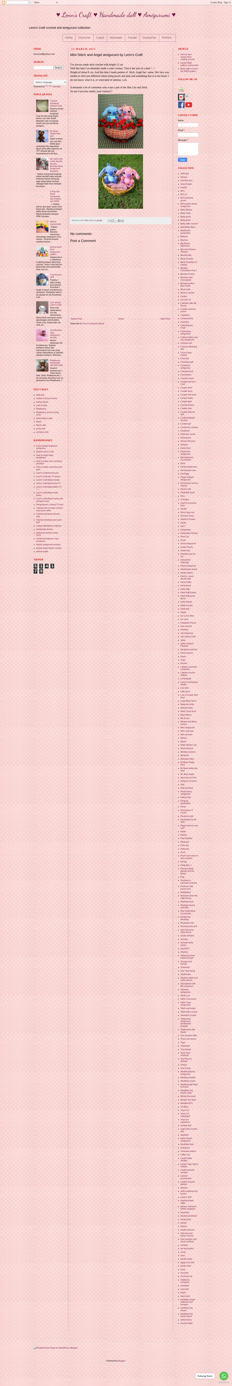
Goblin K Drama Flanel (46, 398)
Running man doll (189, 926)
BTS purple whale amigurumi (189, 205)
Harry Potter (186, 582)
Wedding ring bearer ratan (187, 1091)
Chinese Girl (186, 343)
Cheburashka (187, 318)
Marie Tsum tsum (188, 711)
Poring (184, 861)
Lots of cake (41, 405)
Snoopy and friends (186, 962)
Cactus (184, 296)
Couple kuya (186, 391)
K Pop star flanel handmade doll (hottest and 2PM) (55, 196)
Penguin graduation (186, 802)
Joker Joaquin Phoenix (187, 644)
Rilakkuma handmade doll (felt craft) (56, 363)
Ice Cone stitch (187, 616)
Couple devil (186, 388)
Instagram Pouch (188, 623)
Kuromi (184, 663)
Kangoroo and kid (189, 649)
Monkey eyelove (188, 752)
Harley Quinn (42, 402)
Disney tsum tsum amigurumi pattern (55, 251)
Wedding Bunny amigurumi (188, 1072)
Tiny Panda (186, 1049)
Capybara (185, 315)
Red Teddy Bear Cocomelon (188, 912)
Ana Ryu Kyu (187, 180)
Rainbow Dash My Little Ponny (189, 897)
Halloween (116, 38)
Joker (183, 640)
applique (185, 1135)
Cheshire (185, 322)
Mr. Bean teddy (187, 774)
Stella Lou (185, 995)
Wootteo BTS (187, 1103)
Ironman (184, 629)
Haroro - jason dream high (187, 577)
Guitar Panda (187, 547)
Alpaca (184, 177)
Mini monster (186, 734)
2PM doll (40, 395)
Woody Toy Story (188, 1100)
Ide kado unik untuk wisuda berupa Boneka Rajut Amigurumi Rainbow (56, 165)
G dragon (185, 499)
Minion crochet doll (55, 222)
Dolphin (184, 445)
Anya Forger (186, 184)
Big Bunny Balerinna (185, 244)
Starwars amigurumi (185, 990)
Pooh (183, 852)
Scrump (184, 939)
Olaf (182, 784)
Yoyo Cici (185, 1110)
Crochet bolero (187, 405)
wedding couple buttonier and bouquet (188, 1302)
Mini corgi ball (187, 731)
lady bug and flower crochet (187, 1234)
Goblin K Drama (188, 519)
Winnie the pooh (188, 1096)
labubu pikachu (188, 1230)
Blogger (121, 1361)
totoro (183, 1292)
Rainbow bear (187, 901)
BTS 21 (184, 194)
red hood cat (186, 1276)
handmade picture (44, 529)
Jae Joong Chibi (188, 636)
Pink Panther (186, 838)
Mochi (183, 741)
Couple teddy (187, 398)
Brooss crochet (187, 293)
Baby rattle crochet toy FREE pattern (189, 70)
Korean (132, 38)
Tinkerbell (185, 1046)
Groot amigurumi (188, 543)
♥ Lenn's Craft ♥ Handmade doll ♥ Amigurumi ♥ (116, 15)
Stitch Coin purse (188, 999)
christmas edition (188, 1151)
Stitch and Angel (188, 1008)
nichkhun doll (42, 432)
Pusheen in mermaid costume (189, 881)
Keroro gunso (187, 653)
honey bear (186, 1219)
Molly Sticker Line (189, 745)
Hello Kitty (185, 589)
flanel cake (41, 425)
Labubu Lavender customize (189, 668)
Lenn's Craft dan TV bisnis (48, 476)
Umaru (184, 1065)
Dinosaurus (186, 438)
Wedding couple (188, 1081)
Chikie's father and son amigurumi (189, 338)
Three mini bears (188, 1039)
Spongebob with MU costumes (188, 984)
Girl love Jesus (187, 516)
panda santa (186, 1259)
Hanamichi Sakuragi (186, 561)
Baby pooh (186, 220)
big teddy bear (187, 1144)
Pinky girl (185, 842)
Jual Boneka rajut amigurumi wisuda (56, 334)
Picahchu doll (187, 816)
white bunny (186, 1320)
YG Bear (184, 1107)
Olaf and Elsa (187, 788)
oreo (183, 1255)
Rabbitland (186, 892)
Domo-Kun (186, 448)
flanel (38, 422)
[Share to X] (116, 220)
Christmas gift (187, 362)
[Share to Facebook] (119, 220)
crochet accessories (186, 1177)
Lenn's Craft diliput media (48, 480)
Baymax (184, 240)
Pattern (167, 38)
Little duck (185, 691)
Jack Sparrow (187, 633)
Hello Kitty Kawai (188, 592)
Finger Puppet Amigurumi (187, 478)
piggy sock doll (187, 1262)
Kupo (183, 660)
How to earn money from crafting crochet (188, 57)
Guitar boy (185, 550)
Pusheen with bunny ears (187, 887)
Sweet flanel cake (44, 418)
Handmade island (189, 569)
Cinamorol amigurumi (185, 366)
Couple (100, 38)
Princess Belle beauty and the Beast (187, 871)
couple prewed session (187, 1171)
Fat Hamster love (188, 470)
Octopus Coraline (189, 781)
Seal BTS (185, 948)
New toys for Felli (188, 777)
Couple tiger (186, 401)
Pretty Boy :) (186, 865)
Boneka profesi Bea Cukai (187, 284)
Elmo (183, 463)
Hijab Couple (187, 605)
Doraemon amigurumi (185, 452)
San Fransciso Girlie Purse (187, 931)
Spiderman (186, 974)
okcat (183, 1252)
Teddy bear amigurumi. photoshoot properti (186, 1022)
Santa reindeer (187, 935)
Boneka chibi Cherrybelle (187, 278)
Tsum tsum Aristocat (185, 1054)
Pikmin (184, 835)
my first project (187, 1248)
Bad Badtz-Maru (188, 227)
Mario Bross (186, 715)
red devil (185, 1273)
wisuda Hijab (187, 1323)
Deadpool (185, 431)
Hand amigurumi (188, 566)
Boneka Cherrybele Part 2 (189, 269)
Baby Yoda (186, 213)
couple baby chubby (186, 1159)
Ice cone (184, 619)
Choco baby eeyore (186, 353)
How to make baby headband (44, 456)
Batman (184, 236)
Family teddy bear (189, 467)
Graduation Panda (189, 533)
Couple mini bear (189, 394)
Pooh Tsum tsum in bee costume (189, 857)
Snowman (185, 967)
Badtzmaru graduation (186, 231)
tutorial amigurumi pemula (48, 544)
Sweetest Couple (188, 1015)
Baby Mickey (186, 210)
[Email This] (109, 220)
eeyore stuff (186, 1197)
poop (183, 1269)
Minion (184, 738)
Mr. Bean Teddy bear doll (55, 133)
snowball (185, 1285)
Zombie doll (186, 1125)
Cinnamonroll (187, 371)
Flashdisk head (188, 492)
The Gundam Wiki (189, 1035)
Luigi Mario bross (189, 701)
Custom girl (186, 424)
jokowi (183, 1223)
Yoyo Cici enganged (185, 1114)
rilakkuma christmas (185, 1281)
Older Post (165, 319)
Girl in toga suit (187, 512)
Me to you (185, 718)
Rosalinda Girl (187, 923)
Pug (182, 877)
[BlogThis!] (112, 220)
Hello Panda (186, 602)
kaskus (184, 1226)
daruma (184, 1188)
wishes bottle (42, 551)
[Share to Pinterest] (122, 220)
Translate (56, 86)
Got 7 (183, 526)
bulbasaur (185, 1148)
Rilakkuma (41, 409)
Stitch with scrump (189, 1012)
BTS (182, 191)
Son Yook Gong (188, 971)
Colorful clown (187, 378)
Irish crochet (186, 626)
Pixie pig (185, 845)
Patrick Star (186, 797)
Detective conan (188, 434)
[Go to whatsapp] (224, 1376)
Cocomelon (186, 375)
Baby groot (186, 217)
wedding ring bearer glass (187, 1315)
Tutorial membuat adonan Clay (56, 103)
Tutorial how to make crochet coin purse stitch (49, 509)
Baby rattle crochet (189, 224)
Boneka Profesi (188, 274)
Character (84, 38)
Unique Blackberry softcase (48, 526)
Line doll (185, 688)
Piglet (183, 831)
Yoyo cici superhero (185, 1120)
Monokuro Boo (187, 759)
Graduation (149, 38)
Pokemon (185, 849)
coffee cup (185, 1154)
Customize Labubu (189, 427)
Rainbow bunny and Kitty (188, 906)
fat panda (185, 1212)
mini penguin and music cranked (189, 1240)
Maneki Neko (187, 708)
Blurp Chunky (187, 259)
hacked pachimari (189, 1216)
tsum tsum (185, 1296)
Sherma (184, 952)
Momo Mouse (187, 748)
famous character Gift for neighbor (189, 1207)
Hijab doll (185, 609)
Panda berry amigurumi (186, 792)
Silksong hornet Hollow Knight (188, 956)
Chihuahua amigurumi (186, 332)
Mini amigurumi (188, 727)
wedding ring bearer (187, 1309)
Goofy (183, 523)
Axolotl (184, 187)
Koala (183, 656)
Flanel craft (186, 489)
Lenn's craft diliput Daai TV (48, 483)
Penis (183, 807)
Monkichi (185, 755)
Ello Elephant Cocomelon (187, 458)
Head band (186, 585)
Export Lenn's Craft (45, 451)
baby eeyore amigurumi (186, 1139)
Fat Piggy (185, 474)
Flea (183, 496)
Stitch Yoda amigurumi (186, 1003)
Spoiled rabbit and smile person (189, 979)
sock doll (185, 1289)
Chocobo (185, 358)
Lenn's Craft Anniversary (47, 473)
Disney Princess (188, 441)
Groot (183, 540)
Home (69, 38)
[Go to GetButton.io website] (223, 1382)
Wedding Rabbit (188, 1077)
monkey (184, 1245)
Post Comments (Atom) (93, 323)
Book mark (185, 289)
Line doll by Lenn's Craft (55, 303)
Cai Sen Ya (186, 300)
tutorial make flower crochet (48, 548)
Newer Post (76, 319)
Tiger (183, 1042)
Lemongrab (186, 678)
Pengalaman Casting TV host (49, 504)
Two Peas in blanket (186, 1060)
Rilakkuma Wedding (185, 918)
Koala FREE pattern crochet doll (189, 64)
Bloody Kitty (186, 255)
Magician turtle (187, 704)
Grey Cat (185, 536)
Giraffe (184, 509)
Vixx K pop (185, 1068)
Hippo (183, 612)
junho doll (40, 429)
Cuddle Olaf (186, 408)
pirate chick (186, 1266)
